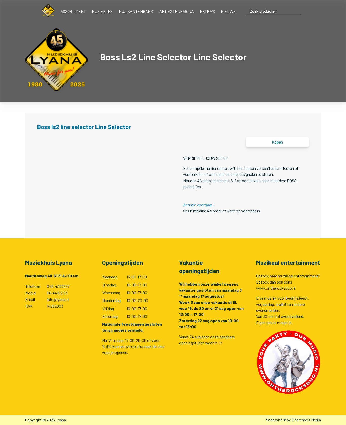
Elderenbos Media (306, 419)
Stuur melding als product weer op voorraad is (221, 210)
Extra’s (207, 11)
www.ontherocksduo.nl (276, 288)
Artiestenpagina (176, 11)
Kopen (277, 141)
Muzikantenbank (136, 11)
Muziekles (102, 11)
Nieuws (228, 11)
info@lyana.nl (58, 299)
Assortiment (73, 11)
